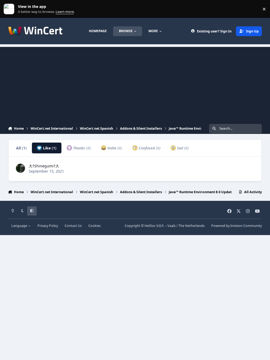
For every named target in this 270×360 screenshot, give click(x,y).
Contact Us (73, 225)
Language (19, 225)
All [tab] (21, 147)
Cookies (94, 225)
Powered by (236, 225)
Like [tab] (49, 147)
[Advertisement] (135, 84)
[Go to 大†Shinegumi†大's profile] (20, 168)
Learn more (10, 9)
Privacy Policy (47, 225)
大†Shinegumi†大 (44, 165)
